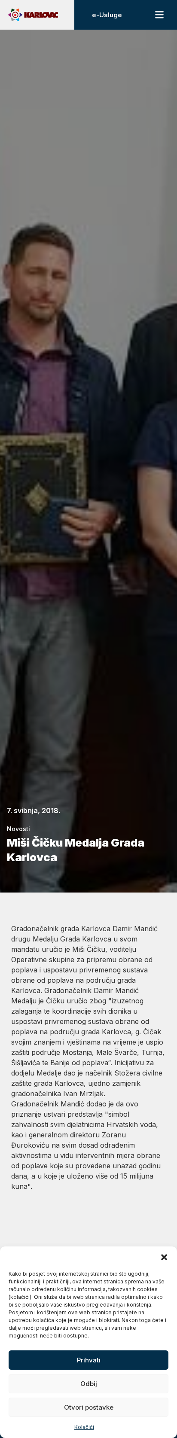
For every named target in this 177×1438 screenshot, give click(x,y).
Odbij (88, 1384)
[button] (164, 1257)
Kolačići (84, 1427)
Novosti (18, 828)
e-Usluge (107, 15)
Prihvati (89, 1360)
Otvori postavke (88, 1407)
